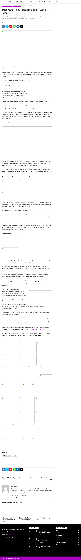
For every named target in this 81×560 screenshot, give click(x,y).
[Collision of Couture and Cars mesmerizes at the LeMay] (10, 511)
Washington (58, 533)
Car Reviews (42, 1)
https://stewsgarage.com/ (37, 329)
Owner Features (16, 6)
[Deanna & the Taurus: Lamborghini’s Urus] (27, 511)
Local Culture (19, 1)
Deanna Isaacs (6, 22)
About (56, 1)
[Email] (21, 26)
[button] (78, 1)
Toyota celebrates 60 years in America (13, 478)
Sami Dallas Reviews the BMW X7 (44, 547)
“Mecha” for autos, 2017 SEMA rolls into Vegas (41, 478)
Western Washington (61, 542)
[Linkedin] (18, 26)
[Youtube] (16, 497)
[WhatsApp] (14, 26)
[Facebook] (3, 26)
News (10, 1)
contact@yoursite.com (12, 534)
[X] (7, 26)
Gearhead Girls (31, 1)
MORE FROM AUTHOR (17, 502)
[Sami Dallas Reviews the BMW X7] (44, 511)
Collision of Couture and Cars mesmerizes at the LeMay (9, 519)
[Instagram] (6, 537)
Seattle (57, 537)
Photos (50, 1)
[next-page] (51, 502)
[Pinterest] (10, 26)
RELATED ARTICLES (7, 502)
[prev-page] (50, 502)
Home (4, 1)
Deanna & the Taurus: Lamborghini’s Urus (25, 518)
